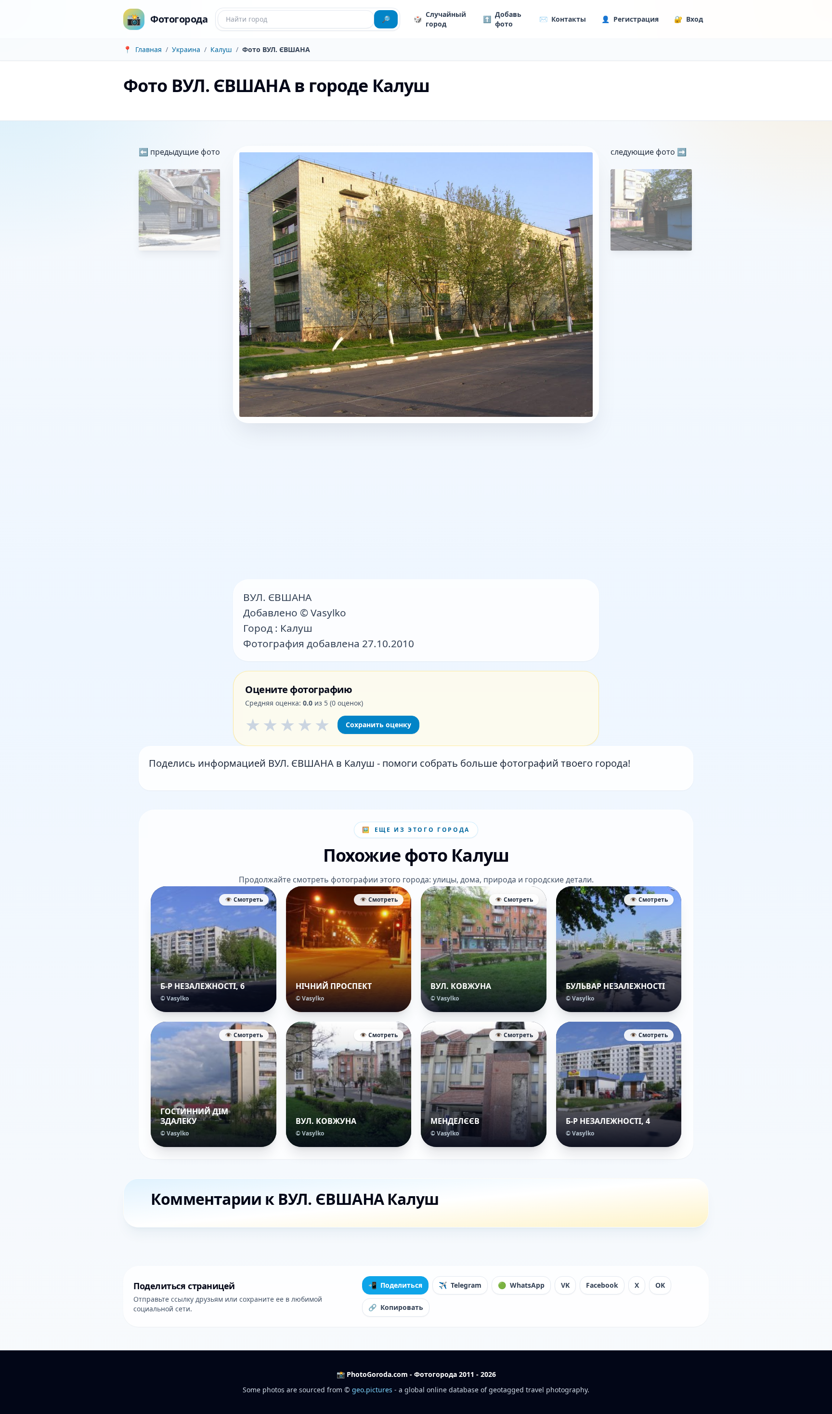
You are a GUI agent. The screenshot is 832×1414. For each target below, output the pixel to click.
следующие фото (644, 152)
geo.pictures (372, 1389)
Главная (148, 49)
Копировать (395, 1307)
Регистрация (630, 19)
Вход (688, 19)
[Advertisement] (416, 502)
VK (565, 1285)
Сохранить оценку (378, 724)
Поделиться (395, 1285)
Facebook (602, 1285)
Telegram (460, 1285)
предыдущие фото (184, 152)
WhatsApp (521, 1285)
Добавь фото (502, 19)
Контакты (562, 19)
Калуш (221, 49)
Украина (186, 49)
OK (660, 1285)
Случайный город (440, 19)
